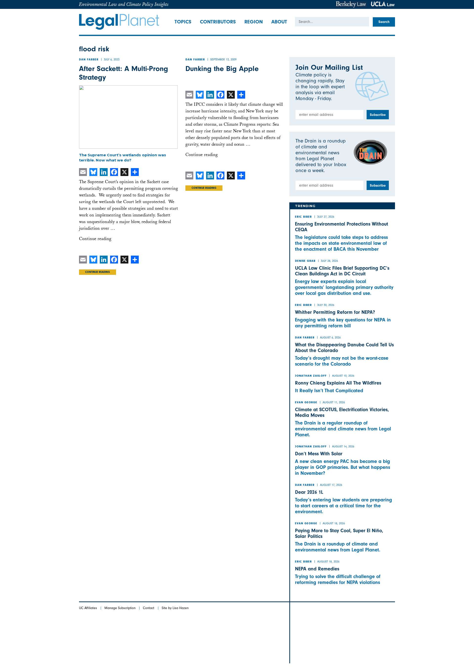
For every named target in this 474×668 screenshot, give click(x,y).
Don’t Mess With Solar (318, 454)
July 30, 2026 (325, 305)
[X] (124, 172)
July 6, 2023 (111, 59)
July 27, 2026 (325, 216)
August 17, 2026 (331, 485)
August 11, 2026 (334, 402)
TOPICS (183, 22)
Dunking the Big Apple (222, 68)
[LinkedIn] (104, 172)
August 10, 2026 (343, 375)
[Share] (135, 172)
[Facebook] (114, 172)
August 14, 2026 (343, 446)
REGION (253, 22)
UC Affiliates (88, 608)
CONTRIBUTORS (218, 22)
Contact (148, 608)
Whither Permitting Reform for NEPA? (335, 312)
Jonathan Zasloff (311, 376)
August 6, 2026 (330, 337)
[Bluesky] (93, 172)
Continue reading (95, 239)
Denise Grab (305, 261)
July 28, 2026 (329, 261)
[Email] (83, 172)
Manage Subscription (120, 608)
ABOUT (279, 22)
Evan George (306, 402)
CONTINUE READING (97, 272)
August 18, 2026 (334, 523)
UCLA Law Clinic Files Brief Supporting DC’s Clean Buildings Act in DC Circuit (342, 271)
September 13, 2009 (223, 59)
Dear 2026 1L (309, 492)
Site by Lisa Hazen (175, 608)
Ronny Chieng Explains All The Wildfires (338, 383)
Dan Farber (89, 59)
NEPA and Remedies (317, 569)
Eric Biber (303, 217)
